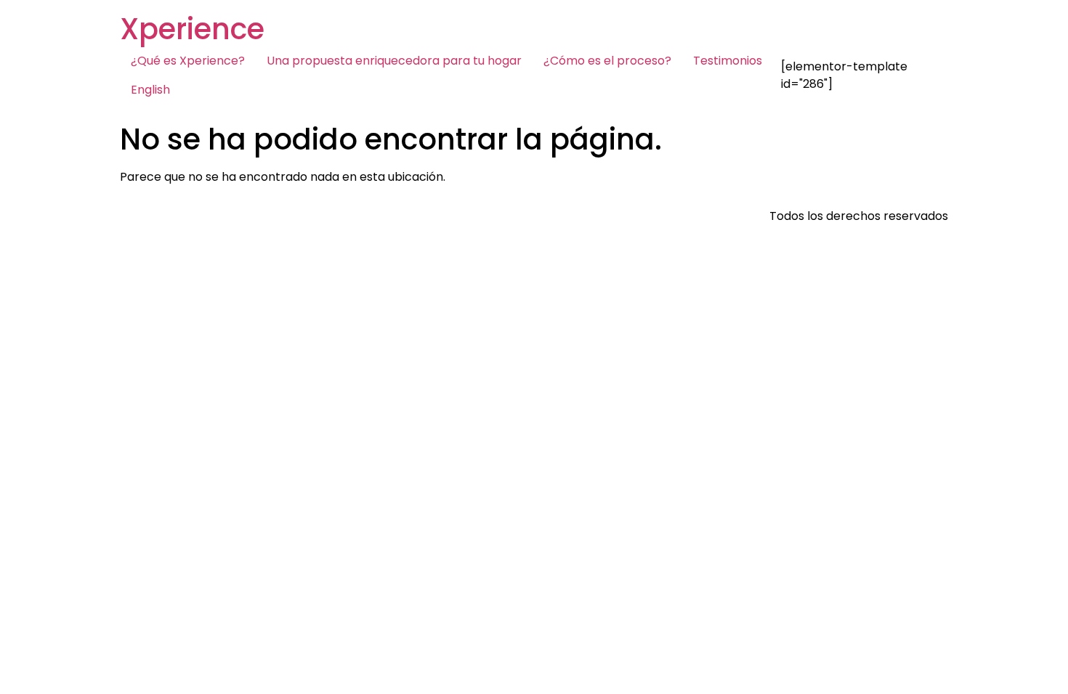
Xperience (192, 29)
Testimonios (727, 60)
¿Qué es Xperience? (188, 60)
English (150, 89)
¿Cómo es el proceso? (607, 60)
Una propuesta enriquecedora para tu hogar (394, 60)
